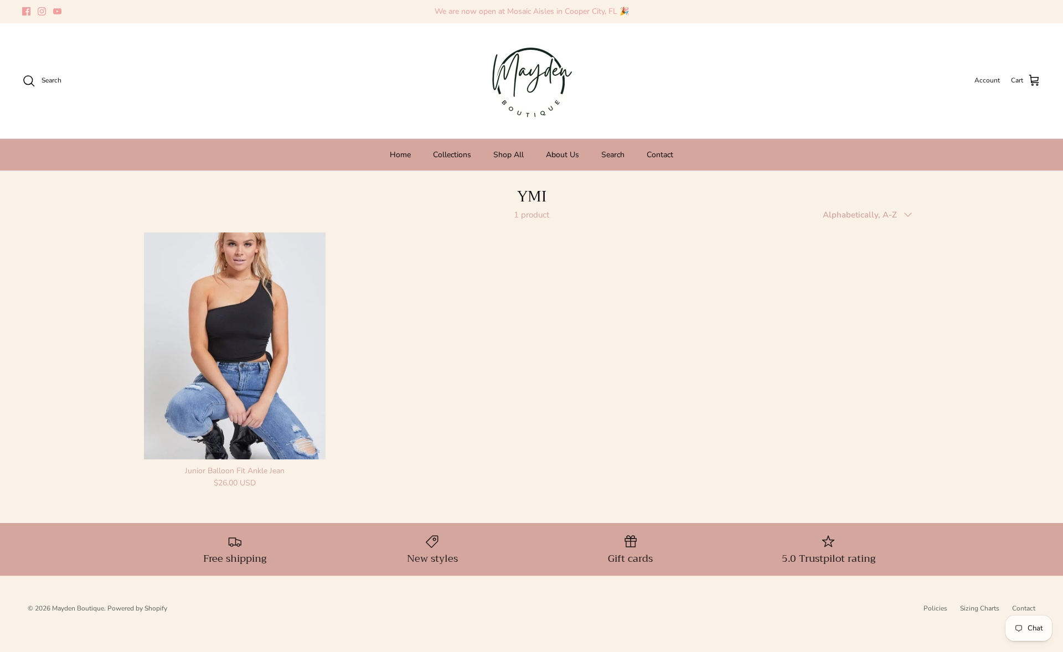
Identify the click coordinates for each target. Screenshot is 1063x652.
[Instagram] (42, 11)
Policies (935, 608)
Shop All (508, 154)
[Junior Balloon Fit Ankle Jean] (235, 345)
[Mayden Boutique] (531, 80)
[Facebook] (26, 11)
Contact (660, 154)
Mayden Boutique (78, 608)
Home (400, 154)
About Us (562, 154)
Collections (452, 154)
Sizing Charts (979, 608)
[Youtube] (57, 11)
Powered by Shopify (137, 608)
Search (613, 154)
